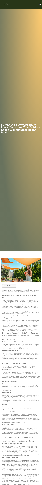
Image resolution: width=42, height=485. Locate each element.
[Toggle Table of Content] (13, 286)
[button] (40, 4)
